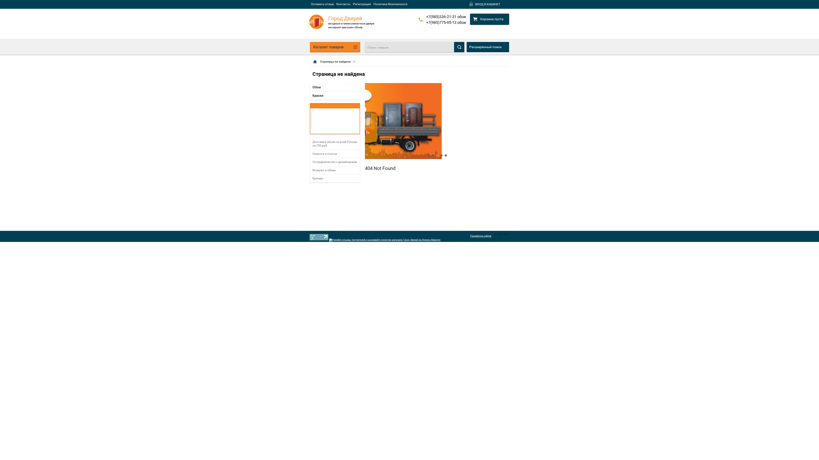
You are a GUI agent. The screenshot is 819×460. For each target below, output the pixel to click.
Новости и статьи (324, 153)
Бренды (317, 178)
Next (368, 121)
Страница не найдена (335, 61)
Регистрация (362, 4)
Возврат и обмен (324, 170)
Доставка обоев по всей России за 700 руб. (334, 143)
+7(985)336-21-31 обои (446, 16)
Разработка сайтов (480, 236)
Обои (316, 87)
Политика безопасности (390, 4)
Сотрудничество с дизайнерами (334, 162)
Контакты (343, 4)
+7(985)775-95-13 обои (446, 22)
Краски (317, 95)
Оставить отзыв (322, 4)
